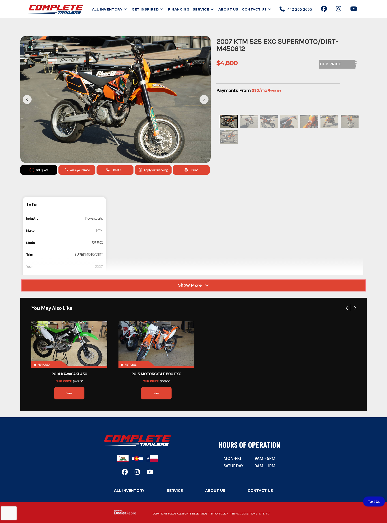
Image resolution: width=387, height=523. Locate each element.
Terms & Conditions (243, 513)
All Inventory (129, 491)
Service (175, 491)
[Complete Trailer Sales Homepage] (137, 440)
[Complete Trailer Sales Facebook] (324, 9)
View (69, 393)
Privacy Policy (218, 513)
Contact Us (260, 491)
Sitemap (264, 513)
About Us (215, 491)
